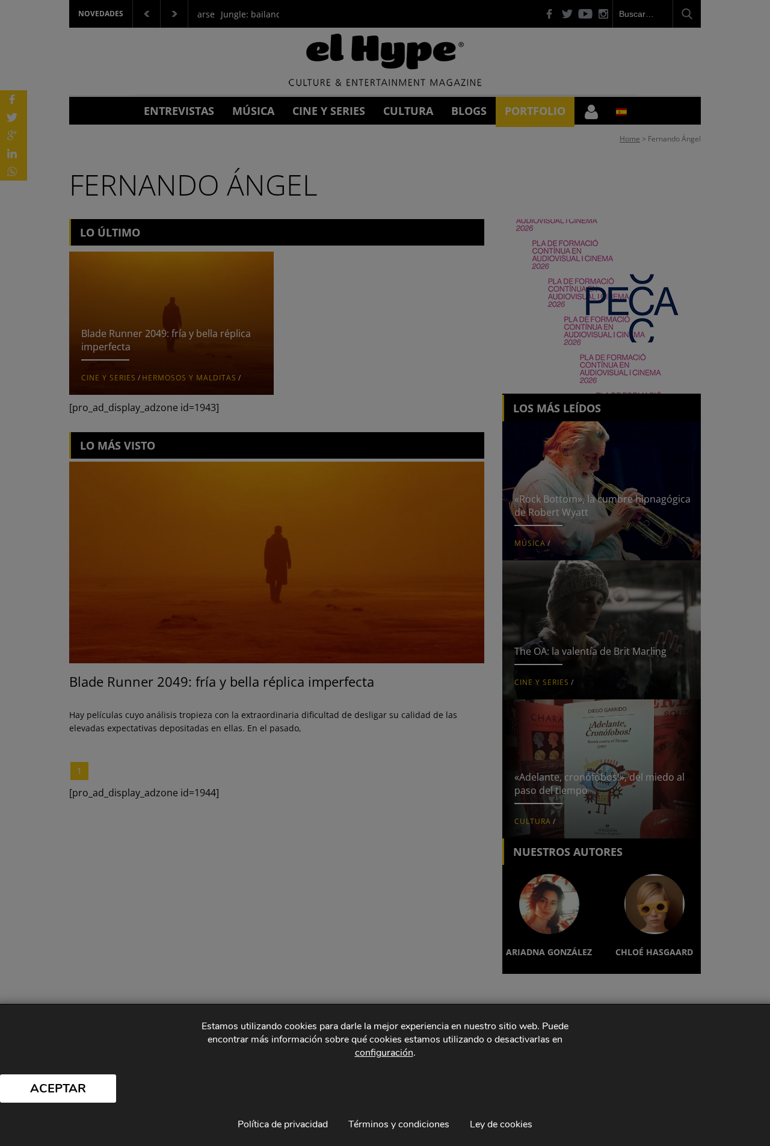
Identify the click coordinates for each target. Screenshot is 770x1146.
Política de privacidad (283, 1124)
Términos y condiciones (398, 1124)
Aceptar (58, 1088)
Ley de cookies (501, 1124)
